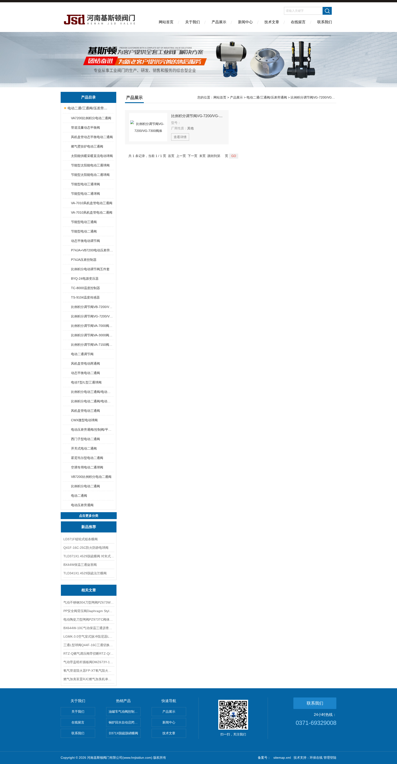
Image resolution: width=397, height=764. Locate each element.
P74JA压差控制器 (83, 259)
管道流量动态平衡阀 (85, 127)
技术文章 (271, 22)
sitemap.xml (282, 757)
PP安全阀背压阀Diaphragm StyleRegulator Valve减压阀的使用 (88, 611)
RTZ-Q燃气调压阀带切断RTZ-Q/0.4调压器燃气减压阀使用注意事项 (88, 653)
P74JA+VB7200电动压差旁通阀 (92, 250)
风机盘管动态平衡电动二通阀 (92, 137)
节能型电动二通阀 (84, 231)
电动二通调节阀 (82, 354)
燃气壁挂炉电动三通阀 (87, 146)
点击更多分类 (88, 515)
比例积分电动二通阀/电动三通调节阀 (92, 401)
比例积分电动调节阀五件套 (90, 269)
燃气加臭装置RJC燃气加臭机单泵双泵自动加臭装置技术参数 (88, 679)
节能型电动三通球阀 (85, 184)
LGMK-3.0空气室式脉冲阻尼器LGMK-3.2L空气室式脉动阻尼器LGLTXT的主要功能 (88, 636)
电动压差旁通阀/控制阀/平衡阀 (92, 429)
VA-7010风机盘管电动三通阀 (91, 203)
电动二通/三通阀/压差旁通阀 (89, 108)
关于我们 (192, 22)
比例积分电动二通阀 (85, 486)
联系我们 (324, 22)
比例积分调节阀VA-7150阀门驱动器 (92, 344)
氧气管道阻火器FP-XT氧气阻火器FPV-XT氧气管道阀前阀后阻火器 (88, 670)
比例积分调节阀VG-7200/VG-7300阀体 (92, 316)
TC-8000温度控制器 (85, 288)
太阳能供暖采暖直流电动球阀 (92, 156)
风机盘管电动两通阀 (85, 363)
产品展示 (219, 22)
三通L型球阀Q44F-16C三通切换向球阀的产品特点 (88, 645)
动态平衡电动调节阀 (85, 241)
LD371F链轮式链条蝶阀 (80, 539)
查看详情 (180, 137)
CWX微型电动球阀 (84, 420)
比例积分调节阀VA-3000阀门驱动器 (92, 335)
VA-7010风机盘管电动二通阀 (91, 212)
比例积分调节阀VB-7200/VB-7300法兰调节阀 (92, 307)
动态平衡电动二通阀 (85, 373)
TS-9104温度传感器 (85, 297)
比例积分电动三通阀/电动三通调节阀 (92, 392)
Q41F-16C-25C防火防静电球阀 (85, 547)
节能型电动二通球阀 (85, 193)
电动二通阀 (79, 495)
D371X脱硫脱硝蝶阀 (123, 733)
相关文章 (88, 590)
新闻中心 (245, 22)
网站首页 (166, 22)
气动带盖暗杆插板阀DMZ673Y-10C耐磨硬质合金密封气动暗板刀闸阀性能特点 (88, 662)
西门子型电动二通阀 (85, 439)
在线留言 (298, 22)
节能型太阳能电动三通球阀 (90, 165)
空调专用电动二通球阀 (87, 467)
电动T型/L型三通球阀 (86, 382)
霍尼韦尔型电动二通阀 (87, 458)
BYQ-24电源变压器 (85, 278)
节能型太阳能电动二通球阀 (90, 175)
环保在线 (316, 757)
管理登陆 (329, 757)
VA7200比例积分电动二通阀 (91, 118)
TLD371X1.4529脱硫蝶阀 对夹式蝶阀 (88, 556)
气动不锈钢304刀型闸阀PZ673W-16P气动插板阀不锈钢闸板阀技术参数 (88, 602)
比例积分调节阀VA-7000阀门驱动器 (92, 326)
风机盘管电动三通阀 (85, 411)
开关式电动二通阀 (84, 448)
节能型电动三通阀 (84, 222)
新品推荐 (88, 527)
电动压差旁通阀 (82, 505)
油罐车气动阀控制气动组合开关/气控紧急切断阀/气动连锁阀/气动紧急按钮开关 (125, 711)
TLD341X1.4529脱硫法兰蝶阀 (85, 573)
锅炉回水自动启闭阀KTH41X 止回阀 (125, 722)
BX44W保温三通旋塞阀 (80, 564)
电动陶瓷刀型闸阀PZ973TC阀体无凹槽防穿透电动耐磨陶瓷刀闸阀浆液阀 (88, 619)
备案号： (264, 757)
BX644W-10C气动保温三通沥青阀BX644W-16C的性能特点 (88, 628)
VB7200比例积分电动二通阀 (91, 477)
